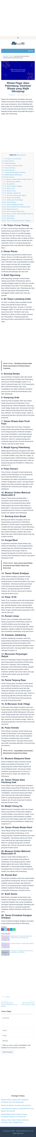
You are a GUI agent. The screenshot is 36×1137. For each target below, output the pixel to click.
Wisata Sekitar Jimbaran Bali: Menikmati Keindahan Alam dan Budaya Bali (21, 936)
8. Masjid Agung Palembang (12, 175)
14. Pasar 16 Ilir (8, 188)
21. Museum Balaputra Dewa (12, 204)
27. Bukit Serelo (8, 218)
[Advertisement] (18, 18)
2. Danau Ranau (8, 161)
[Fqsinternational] (18, 43)
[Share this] (2, 929)
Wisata (8, 997)
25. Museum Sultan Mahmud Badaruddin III (17, 213)
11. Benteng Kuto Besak (11, 181)
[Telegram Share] (11, 929)
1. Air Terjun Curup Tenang (11, 159)
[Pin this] (8, 929)
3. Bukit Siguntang (8, 163)
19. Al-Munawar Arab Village (12, 200)
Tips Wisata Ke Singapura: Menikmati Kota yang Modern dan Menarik (21, 951)
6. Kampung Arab (8, 170)
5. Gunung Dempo (8, 168)
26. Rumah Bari (8, 216)
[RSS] (18, 38)
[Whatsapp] (14, 929)
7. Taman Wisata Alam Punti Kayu (14, 172)
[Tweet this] (5, 929)
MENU (31, 51)
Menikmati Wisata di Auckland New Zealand (22, 943)
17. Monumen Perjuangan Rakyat (14, 195)
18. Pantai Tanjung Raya (11, 197)
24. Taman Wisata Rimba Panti (13, 211)
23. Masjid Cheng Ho (10, 209)
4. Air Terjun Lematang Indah (12, 165)
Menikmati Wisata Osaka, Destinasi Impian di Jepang (28, 1002)
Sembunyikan (21, 155)
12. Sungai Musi (8, 184)
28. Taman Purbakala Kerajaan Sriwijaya (16, 220)
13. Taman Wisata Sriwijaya (12, 186)
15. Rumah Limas (9, 191)
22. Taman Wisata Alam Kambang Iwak (16, 207)
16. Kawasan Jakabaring (11, 193)
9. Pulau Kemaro (8, 177)
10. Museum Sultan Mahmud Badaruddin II (17, 179)
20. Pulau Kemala (9, 202)
